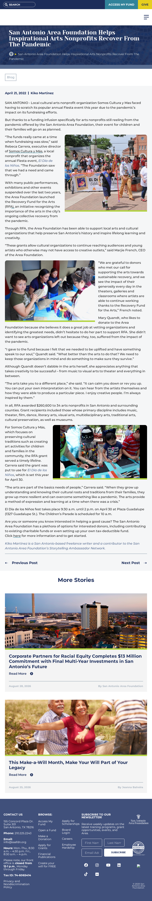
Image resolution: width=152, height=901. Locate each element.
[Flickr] (97, 874)
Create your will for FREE (47, 864)
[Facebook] (86, 865)
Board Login (66, 831)
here (17, 536)
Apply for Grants (44, 846)
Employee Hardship (69, 846)
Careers (67, 839)
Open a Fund (47, 830)
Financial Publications (46, 855)
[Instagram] (97, 865)
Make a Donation (44, 837)
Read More (18, 674)
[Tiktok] (86, 874)
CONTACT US (13, 814)
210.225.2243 (23, 833)
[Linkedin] (119, 865)
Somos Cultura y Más (25, 151)
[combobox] (19, 4)
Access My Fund (45, 822)
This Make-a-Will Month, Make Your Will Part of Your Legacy (68, 765)
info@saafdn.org (15, 842)
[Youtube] (108, 865)
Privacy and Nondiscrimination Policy (16, 884)
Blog (10, 77)
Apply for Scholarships (71, 822)
